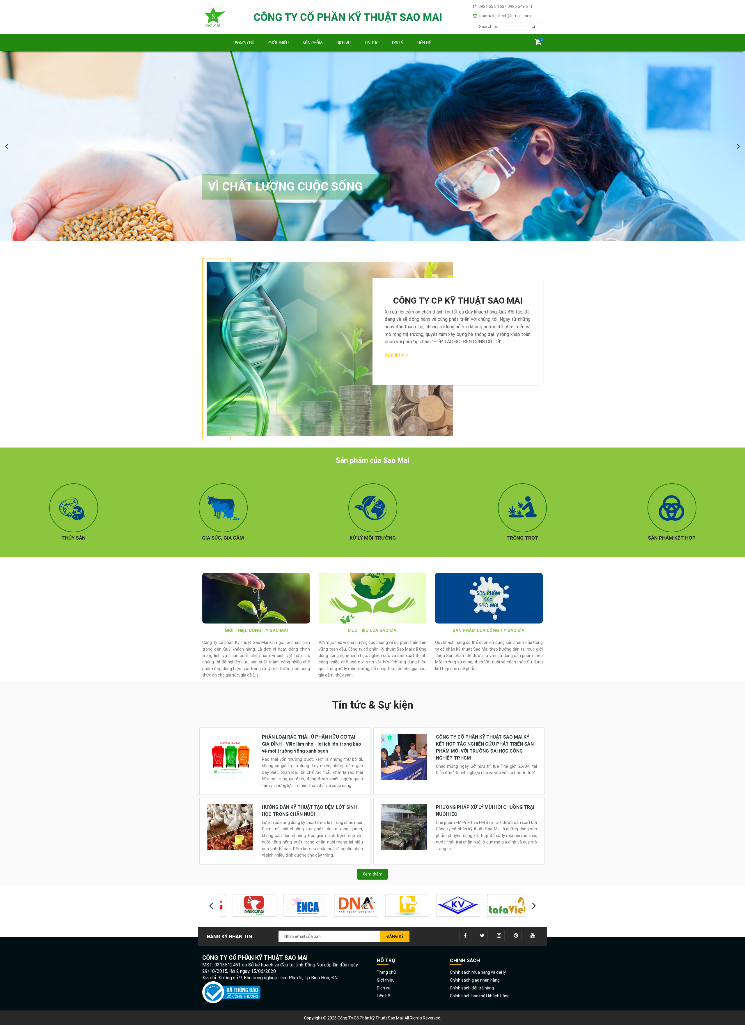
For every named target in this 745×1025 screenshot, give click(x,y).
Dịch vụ (343, 42)
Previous (211, 905)
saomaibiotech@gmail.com (505, 15)
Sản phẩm (312, 42)
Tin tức (371, 42)
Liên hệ (424, 42)
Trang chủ (243, 42)
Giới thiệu (278, 42)
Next (534, 905)
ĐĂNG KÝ (395, 936)
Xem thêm (395, 355)
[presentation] (7, 146)
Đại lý (397, 42)
